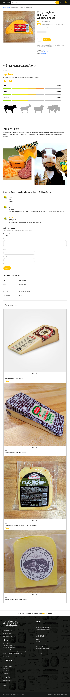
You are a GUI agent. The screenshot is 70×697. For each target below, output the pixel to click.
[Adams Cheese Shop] (8, 2)
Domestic (46, 51)
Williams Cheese (43, 53)
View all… (5, 673)
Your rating (6, 233)
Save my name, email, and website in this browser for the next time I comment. (21, 264)
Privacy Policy (39, 653)
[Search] (57, 2)
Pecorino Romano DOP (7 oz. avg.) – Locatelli (15, 452)
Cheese (8, 7)
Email (5, 256)
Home (4, 7)
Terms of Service (40, 651)
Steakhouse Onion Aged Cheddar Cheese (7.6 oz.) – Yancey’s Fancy (21, 525)
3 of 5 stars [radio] (6, 236)
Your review (6, 238)
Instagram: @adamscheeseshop (43, 627)
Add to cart (47, 39)
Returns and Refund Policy (42, 648)
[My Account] (60, 2)
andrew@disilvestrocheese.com (11, 636)
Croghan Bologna (7, 666)
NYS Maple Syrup (7, 668)
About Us (38, 639)
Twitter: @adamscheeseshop (43, 629)
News (4, 685)
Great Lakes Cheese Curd (9, 664)
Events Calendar (7, 683)
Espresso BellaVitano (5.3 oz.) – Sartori (14, 378)
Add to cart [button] (35, 373)
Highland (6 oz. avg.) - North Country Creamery (16, 599)
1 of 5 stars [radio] (4, 236)
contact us (45, 613)
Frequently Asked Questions (43, 644)
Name (5, 249)
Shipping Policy (39, 646)
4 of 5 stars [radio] (7, 236)
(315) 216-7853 (7, 633)
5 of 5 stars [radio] (9, 236)
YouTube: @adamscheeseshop (43, 632)
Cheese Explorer (7, 680)
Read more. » (42, 32)
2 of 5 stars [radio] (5, 236)
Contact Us (38, 641)
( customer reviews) (46, 21)
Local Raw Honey (7, 670)
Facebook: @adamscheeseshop (43, 625)
